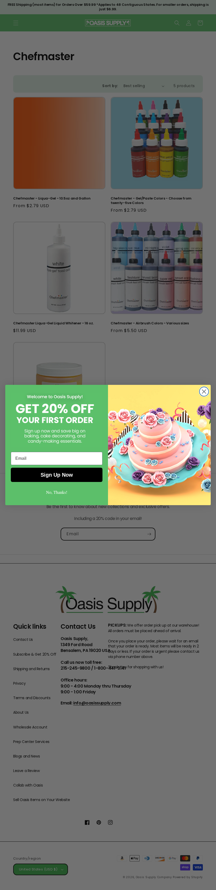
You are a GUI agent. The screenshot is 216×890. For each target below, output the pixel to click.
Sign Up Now (57, 475)
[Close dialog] (204, 391)
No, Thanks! (56, 492)
